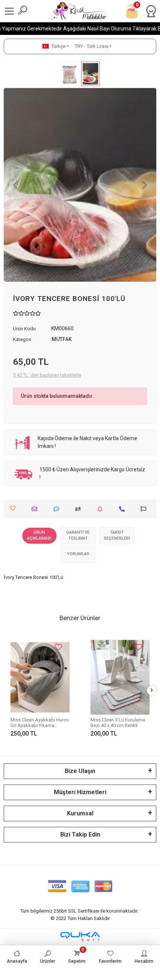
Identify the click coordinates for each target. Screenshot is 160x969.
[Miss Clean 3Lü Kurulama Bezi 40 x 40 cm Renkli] (120, 677)
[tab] (39, 535)
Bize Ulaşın (80, 771)
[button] (15, 185)
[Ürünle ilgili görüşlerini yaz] (58, 509)
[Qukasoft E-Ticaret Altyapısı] (80, 936)
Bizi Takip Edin (80, 834)
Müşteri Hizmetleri (80, 792)
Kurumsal (80, 813)
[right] (151, 690)
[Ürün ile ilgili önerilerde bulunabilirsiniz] (145, 509)
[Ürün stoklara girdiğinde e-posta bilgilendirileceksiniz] (102, 509)
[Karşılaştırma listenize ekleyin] (79, 509)
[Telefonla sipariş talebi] (123, 509)
